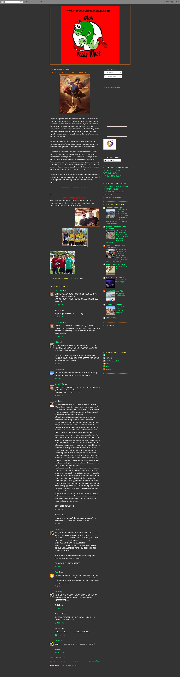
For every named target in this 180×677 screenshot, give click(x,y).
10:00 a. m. (60, 566)
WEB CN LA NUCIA (110, 173)
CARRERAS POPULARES (113, 197)
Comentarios (111, 77)
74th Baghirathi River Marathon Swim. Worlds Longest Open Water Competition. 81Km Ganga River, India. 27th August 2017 (117, 255)
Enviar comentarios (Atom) (69, 665)
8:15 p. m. (59, 608)
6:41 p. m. (59, 317)
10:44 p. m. (60, 364)
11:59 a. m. (60, 635)
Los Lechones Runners (115, 304)
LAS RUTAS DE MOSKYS (112, 170)
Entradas (109, 73)
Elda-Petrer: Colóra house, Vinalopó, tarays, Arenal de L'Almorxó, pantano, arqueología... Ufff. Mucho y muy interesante (117, 236)
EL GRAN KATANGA (111, 361)
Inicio (77, 661)
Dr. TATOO (59, 290)
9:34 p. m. (59, 623)
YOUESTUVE (111, 318)
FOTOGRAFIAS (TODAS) (112, 176)
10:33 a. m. (60, 524)
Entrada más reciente (57, 661)
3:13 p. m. (59, 305)
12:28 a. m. (60, 378)
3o (105, 355)
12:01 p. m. (60, 652)
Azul (56, 572)
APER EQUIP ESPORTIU (115, 264)
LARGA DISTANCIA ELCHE (113, 192)
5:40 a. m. (59, 396)
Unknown (107, 369)
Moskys (58, 369)
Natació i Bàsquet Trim (114, 291)
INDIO (57, 342)
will (56, 401)
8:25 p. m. (59, 336)
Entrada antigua (94, 661)
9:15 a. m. (59, 509)
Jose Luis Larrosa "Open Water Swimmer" (115, 246)
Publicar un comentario (58, 657)
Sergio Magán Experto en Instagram (116, 186)
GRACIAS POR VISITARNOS (111, 88)
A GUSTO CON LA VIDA (115, 278)
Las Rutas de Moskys (114, 208)
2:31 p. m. (59, 586)
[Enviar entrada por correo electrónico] (81, 278)
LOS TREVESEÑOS (110, 189)
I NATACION (107, 195)
